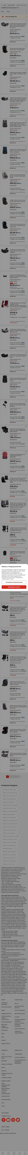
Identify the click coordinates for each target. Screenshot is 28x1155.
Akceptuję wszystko (14, 587)
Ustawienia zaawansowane (14, 582)
